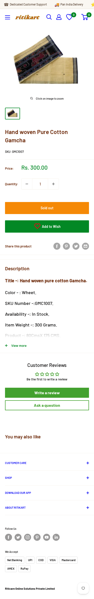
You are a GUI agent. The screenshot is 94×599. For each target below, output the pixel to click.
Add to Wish (51, 226)
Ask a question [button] (47, 405)
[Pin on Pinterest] (66, 246)
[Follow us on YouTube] (46, 537)
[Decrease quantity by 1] (27, 184)
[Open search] (49, 17)
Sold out (47, 208)
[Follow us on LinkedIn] (56, 537)
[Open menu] (7, 17)
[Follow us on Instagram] (27, 537)
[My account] (58, 17)
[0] (69, 19)
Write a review (47, 392)
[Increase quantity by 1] (53, 184)
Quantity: (11, 184)
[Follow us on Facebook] (8, 537)
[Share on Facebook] (56, 246)
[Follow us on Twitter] (18, 537)
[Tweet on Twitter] (75, 246)
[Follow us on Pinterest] (37, 537)
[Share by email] (85, 246)
